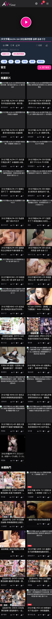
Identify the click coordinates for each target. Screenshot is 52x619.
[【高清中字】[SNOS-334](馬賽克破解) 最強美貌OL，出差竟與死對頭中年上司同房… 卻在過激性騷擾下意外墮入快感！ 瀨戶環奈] (12, 597)
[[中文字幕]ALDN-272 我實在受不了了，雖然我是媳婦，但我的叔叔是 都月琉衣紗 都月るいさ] (12, 178)
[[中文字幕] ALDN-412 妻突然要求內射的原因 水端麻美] (12, 120)
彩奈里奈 (30, 137)
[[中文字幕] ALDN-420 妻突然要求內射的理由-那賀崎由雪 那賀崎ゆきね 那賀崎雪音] (39, 90)
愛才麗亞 (36, 614)
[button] (26, 22)
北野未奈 (4, 401)
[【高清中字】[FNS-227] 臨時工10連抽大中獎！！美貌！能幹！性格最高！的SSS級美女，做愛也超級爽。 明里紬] (39, 568)
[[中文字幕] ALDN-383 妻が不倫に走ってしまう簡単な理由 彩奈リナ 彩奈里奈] (39, 120)
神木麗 (3, 497)
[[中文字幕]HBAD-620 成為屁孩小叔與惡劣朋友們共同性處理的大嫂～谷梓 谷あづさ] (12, 296)
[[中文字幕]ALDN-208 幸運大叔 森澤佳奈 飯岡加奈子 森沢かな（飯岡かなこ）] (39, 178)
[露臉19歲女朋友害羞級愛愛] (39, 509)
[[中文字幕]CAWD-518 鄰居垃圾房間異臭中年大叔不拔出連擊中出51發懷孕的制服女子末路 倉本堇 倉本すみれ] (39, 414)
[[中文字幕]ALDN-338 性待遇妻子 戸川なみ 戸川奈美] (39, 149)
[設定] (36, 3)
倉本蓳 (30, 431)
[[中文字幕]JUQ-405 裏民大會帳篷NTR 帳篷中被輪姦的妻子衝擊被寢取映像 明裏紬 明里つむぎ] (12, 414)
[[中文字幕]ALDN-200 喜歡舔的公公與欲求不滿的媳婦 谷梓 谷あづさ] (12, 237)
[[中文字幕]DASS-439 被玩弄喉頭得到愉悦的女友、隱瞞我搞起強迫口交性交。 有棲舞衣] (39, 384)
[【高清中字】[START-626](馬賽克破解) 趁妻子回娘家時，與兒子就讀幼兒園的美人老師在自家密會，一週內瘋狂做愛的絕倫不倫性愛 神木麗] (12, 480)
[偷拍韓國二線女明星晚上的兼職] (12, 539)
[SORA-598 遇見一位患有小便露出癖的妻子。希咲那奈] (12, 355)
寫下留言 (45, 67)
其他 (29, 225)
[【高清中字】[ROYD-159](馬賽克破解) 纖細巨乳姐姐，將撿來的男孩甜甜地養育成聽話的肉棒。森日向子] (12, 568)
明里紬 (3, 431)
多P (17, 62)
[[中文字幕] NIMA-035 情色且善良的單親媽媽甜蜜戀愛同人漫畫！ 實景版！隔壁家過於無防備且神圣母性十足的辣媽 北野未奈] (12, 384)
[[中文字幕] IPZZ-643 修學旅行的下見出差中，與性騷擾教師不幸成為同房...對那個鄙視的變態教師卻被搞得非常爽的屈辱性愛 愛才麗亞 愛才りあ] (39, 597)
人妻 (4, 62)
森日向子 (4, 585)
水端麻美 (4, 137)
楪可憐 (30, 343)
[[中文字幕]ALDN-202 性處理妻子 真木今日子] (12, 208)
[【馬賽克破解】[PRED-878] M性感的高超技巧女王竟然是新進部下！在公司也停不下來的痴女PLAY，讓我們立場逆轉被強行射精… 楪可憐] (39, 326)
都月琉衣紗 (4, 107)
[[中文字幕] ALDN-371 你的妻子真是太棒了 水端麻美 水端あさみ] (12, 149)
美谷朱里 (30, 372)
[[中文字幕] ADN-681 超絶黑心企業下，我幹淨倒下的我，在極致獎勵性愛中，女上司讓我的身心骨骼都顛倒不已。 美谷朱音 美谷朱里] (39, 355)
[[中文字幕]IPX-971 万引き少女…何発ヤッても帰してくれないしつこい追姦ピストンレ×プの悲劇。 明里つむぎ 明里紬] (12, 443)
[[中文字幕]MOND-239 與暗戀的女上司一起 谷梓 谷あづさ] (12, 267)
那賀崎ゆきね (32, 107)
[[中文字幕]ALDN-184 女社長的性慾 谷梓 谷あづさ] (39, 237)
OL (11, 62)
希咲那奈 (4, 372)
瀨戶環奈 (4, 614)
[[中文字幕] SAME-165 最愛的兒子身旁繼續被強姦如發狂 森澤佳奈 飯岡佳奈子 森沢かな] (39, 539)
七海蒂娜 (30, 497)
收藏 (39, 45)
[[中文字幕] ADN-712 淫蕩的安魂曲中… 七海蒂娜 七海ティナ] (39, 480)
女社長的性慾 (18, 54)
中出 (25, 62)
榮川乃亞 (4, 343)
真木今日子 (4, 225)
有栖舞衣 (30, 401)
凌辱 (32, 62)
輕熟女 (40, 62)
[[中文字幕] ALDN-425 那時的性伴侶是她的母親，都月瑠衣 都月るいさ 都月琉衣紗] (12, 90)
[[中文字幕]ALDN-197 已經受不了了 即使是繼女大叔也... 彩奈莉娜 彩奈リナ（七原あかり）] (39, 208)
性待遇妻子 (31, 166)
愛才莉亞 (30, 614)
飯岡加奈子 (31, 195)
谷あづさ (5, 54)
